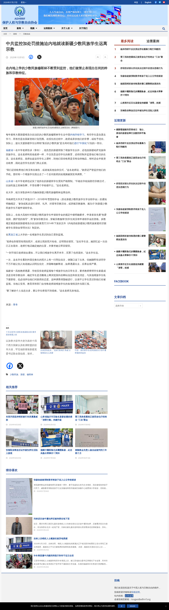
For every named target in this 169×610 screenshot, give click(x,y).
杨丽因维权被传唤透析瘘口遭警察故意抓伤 (140, 83)
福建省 (9, 150)
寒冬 (15, 304)
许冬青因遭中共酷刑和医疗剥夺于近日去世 (54, 555)
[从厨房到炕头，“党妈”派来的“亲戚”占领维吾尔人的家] (56, 340)
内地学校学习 (77, 134)
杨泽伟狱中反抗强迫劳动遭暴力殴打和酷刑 (140, 49)
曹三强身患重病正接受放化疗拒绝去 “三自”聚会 (91, 418)
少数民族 (14, 374)
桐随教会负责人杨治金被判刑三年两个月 (91, 452)
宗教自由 (26, 34)
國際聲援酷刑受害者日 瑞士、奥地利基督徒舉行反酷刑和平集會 (131, 133)
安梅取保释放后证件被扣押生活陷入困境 (22, 452)
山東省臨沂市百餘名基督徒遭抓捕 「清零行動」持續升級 (57, 418)
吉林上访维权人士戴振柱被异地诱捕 (50, 538)
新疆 (22, 374)
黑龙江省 (13, 234)
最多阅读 (127, 41)
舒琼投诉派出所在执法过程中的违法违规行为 (141, 68)
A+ (98, 57)
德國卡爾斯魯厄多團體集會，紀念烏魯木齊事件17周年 (56, 452)
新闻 (15, 34)
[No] (165, 606)
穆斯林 (30, 374)
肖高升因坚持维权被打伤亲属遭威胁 (22, 418)
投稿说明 (135, 592)
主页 (5, 34)
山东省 (9, 181)
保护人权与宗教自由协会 (19, 22)
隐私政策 (132, 606)
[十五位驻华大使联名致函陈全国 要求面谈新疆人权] (23, 344)
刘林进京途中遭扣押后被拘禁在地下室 (52, 518)
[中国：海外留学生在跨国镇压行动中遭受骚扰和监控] (91, 340)
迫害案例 (153, 41)
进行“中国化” (81, 143)
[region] (79, 15)
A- (105, 57)
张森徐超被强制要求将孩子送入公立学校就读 (55, 479)
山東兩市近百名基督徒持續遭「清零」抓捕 (140, 102)
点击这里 (129, 595)
